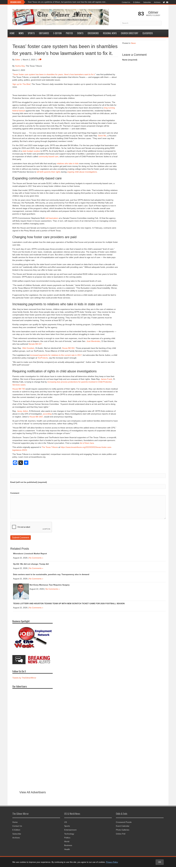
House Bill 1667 (36, 417)
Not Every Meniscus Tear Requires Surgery (50, 585)
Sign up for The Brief (21, 84)
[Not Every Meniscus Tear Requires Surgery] (21, 591)
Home (12, 33)
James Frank (106, 379)
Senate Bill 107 (35, 344)
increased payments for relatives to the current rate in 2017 (56, 355)
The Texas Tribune (50, 447)
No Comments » (36, 558)
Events (80, 33)
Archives (157, 2)
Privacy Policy (112, 862)
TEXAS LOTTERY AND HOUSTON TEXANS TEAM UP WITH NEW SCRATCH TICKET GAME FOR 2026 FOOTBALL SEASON (69, 603)
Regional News (110, 33)
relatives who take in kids (68, 163)
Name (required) (129, 60)
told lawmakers (51, 218)
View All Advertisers (32, 792)
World (66, 841)
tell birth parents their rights (49, 172)
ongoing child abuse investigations (82, 172)
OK (159, 862)
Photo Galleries (122, 830)
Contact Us (126, 2)
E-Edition (136, 2)
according (47, 414)
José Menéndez (93, 341)
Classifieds (147, 33)
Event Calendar (122, 826)
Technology (69, 834)
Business (68, 845)
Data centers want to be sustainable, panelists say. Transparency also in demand (51, 574)
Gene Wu (102, 136)
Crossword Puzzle (124, 822)
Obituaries (44, 33)
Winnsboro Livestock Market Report (30, 553)
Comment (14, 493)
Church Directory (129, 33)
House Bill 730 (18, 389)
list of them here (87, 443)
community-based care (48, 156)
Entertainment (70, 830)
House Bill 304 (68, 348)
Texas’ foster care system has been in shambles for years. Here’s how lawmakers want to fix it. (54, 74)
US (65, 822)
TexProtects (43, 358)
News (21, 33)
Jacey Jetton (22, 411)
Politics (67, 838)
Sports (31, 33)
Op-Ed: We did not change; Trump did (31, 564)
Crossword (93, 33)
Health (67, 849)
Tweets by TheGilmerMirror (24, 678)
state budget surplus (31, 151)
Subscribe (147, 2)
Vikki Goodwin (28, 348)
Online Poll (120, 834)
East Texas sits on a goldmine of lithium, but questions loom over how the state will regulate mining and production (68, 2)
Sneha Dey (20, 66)
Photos (69, 33)
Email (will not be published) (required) (28, 482)
